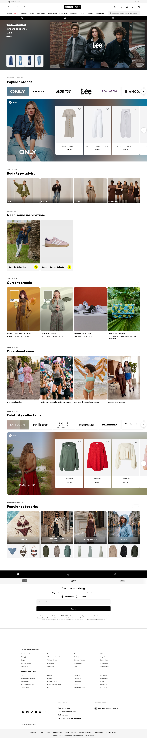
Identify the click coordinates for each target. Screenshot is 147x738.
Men (18, 7)
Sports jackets (26, 654)
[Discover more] (28, 130)
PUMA (102, 681)
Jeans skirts (78, 663)
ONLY (23, 675)
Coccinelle (103, 675)
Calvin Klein (77, 681)
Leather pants (52, 654)
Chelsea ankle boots (54, 657)
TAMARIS (77, 675)
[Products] (23, 551)
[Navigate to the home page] (32, 704)
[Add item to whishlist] (79, 108)
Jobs (48, 732)
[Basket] (139, 7)
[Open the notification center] (126, 7)
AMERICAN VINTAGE (27, 685)
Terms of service (70, 732)
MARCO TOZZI (52, 681)
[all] (76, 91)
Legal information (85, 732)
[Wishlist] (133, 7)
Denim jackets (78, 657)
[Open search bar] (109, 13)
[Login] (120, 7)
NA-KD (49, 675)
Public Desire (104, 678)
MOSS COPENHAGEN (54, 685)
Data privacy (57, 732)
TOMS (76, 685)
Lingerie (102, 657)
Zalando (86, 735)
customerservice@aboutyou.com (53, 620)
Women (10, 7)
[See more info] (29, 103)
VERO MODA (25, 688)
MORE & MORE (105, 685)
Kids (25, 7)
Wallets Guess (52, 660)
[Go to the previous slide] (138, 65)
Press (41, 732)
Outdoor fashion (79, 660)
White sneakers (105, 654)
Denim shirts (104, 660)
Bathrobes (24, 666)
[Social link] (23, 712)
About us (33, 732)
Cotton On (77, 678)
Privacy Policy (41, 618)
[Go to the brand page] (73, 45)
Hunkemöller (25, 681)
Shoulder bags (105, 666)
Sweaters (50, 666)
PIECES (49, 678)
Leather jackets (26, 663)
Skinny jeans (25, 657)
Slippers (23, 660)
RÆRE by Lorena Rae (28, 678)
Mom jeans (50, 663)
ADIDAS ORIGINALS (80, 688)
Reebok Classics (105, 688)
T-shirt (76, 666)
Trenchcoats (104, 663)
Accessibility (99, 732)
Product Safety (111, 732)
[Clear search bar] (138, 13)
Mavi (48, 688)
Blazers (76, 654)
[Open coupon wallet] (114, 7)
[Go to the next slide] (142, 65)
